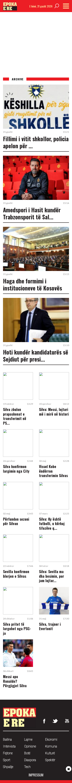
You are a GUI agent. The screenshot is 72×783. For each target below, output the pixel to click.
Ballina (7, 739)
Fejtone (8, 753)
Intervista (9, 746)
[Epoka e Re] (10, 9)
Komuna (51, 746)
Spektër (50, 760)
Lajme (28, 739)
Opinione (30, 746)
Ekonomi (51, 739)
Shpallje (8, 767)
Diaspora (30, 760)
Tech (27, 767)
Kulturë (50, 753)
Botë (27, 753)
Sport (6, 760)
